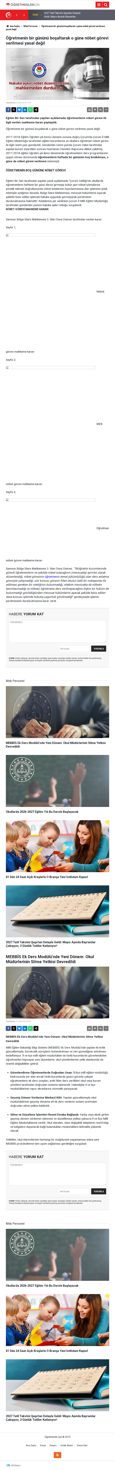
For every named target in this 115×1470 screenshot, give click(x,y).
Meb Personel (30, 26)
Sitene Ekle (82, 1445)
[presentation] (16, 15)
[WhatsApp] (30, 109)
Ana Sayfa (14, 26)
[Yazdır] (89, 109)
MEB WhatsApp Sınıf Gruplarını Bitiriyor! (60, 15)
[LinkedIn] (24, 109)
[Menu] (99, 5)
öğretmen (51, 576)
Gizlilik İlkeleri (66, 1445)
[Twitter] (13, 109)
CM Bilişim (16, 1465)
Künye (43, 1445)
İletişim (53, 1445)
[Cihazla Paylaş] (36, 109)
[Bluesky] (19, 109)
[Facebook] (8, 109)
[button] (95, 109)
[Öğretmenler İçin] (23, 4)
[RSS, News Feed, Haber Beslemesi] (57, 1455)
